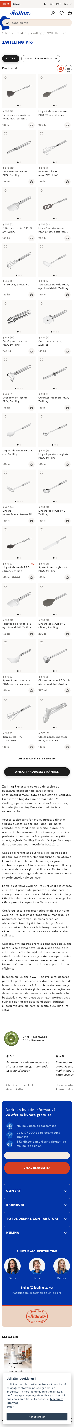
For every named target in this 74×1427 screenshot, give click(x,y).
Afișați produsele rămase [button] (37, 771)
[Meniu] (4, 13)
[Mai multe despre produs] (19, 91)
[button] (37, 58)
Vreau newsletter (37, 1168)
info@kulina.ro (37, 1288)
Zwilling (8, 786)
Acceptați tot (37, 1416)
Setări (10, 1406)
